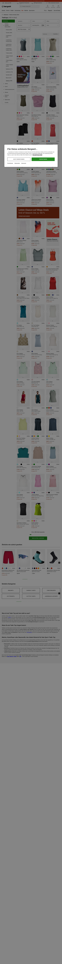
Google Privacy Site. (37, 154)
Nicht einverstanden (18, 159)
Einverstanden (43, 159)
